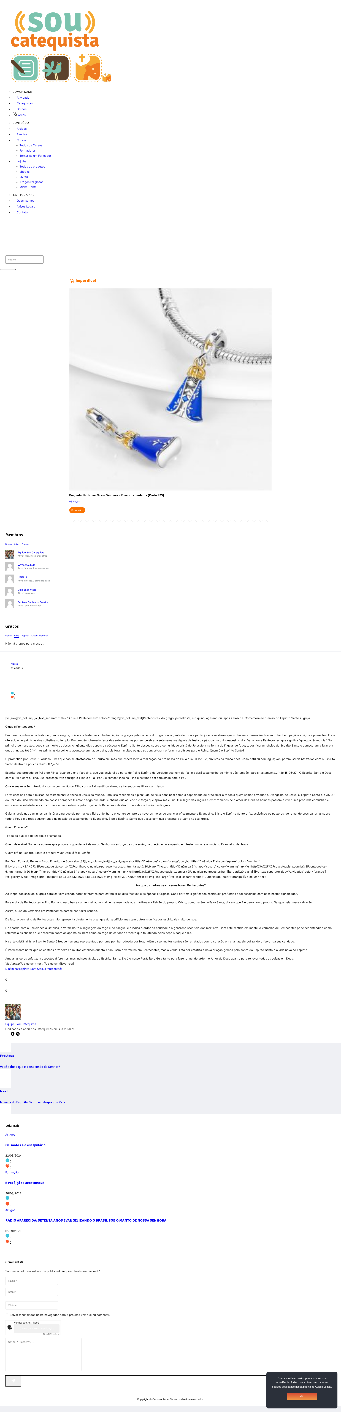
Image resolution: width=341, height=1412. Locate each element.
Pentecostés (54, 969)
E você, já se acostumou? (24, 1183)
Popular (25, 544)
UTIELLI (22, 577)
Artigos (14, 663)
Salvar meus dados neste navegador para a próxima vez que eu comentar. (60, 1315)
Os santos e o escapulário (25, 1145)
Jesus (42, 969)
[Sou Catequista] (61, 81)
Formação (12, 1172)
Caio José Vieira (27, 589)
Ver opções (77, 510)
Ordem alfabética (39, 635)
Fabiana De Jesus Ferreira (33, 602)
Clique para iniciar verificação (37, 1328)
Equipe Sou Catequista (31, 552)
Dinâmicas (12, 969)
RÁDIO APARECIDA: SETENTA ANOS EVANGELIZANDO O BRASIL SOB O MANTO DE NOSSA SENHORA (85, 1220)
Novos (8, 544)
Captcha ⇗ (51, 1334)
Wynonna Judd (27, 564)
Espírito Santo (28, 969)
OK (302, 1396)
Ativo (16, 544)
